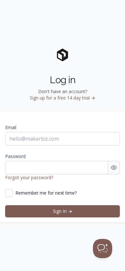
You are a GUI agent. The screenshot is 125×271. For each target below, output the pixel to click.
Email (10, 127)
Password (15, 156)
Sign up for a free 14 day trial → (62, 98)
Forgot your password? (29, 177)
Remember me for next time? (46, 193)
